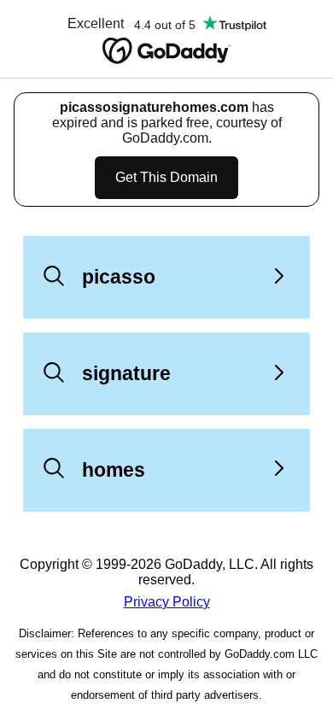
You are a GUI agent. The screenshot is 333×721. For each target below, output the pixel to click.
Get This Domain (166, 177)
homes (113, 470)
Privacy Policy (167, 602)
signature (126, 373)
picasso (118, 277)
